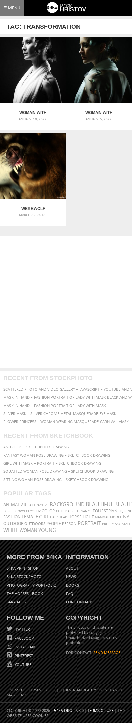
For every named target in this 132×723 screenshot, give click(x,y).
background (67, 504)
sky (118, 524)
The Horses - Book (25, 593)
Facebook (24, 638)
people (53, 523)
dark (69, 511)
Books (72, 585)
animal (11, 505)
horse (75, 517)
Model (116, 517)
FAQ (69, 593)
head (63, 517)
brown (19, 511)
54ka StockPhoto (24, 576)
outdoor (13, 523)
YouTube (22, 664)
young (47, 529)
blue (8, 510)
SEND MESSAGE (106, 652)
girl (44, 517)
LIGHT (88, 516)
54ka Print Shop (22, 568)
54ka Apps (16, 601)
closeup (33, 511)
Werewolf (33, 208)
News (71, 576)
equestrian (105, 510)
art (24, 505)
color (48, 510)
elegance (83, 511)
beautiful (99, 504)
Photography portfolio (32, 585)
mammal (102, 517)
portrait (89, 523)
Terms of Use (100, 710)
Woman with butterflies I (99, 112)
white (11, 529)
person (69, 523)
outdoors (34, 523)
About (72, 568)
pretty (108, 523)
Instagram (25, 646)
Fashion (12, 516)
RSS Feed (29, 694)
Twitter (22, 629)
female (30, 517)
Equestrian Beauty (77, 689)
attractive (39, 504)
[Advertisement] (66, 302)
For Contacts (79, 601)
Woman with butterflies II (33, 112)
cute (60, 511)
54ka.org (63, 710)
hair (54, 517)
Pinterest (23, 655)
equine (125, 510)
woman (28, 530)
